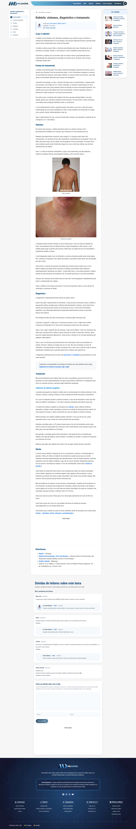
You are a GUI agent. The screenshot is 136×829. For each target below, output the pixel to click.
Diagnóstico (15, 26)
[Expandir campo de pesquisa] (125, 3)
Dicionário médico (116, 806)
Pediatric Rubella (44, 561)
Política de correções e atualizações (44, 808)
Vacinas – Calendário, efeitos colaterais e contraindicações (54, 513)
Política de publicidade (68, 806)
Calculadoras (117, 3)
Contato (19, 811)
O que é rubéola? (17, 17)
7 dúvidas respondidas (50, 28)
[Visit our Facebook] (63, 794)
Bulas (85, 3)
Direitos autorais (68, 811)
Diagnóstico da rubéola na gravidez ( (50, 367)
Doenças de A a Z (92, 808)
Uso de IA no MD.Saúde (44, 811)
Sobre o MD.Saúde (20, 806)
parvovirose (67, 355)
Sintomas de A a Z (92, 811)
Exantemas (48, 12)
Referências (15, 35)
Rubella (41, 554)
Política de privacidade (68, 808)
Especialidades (77, 3)
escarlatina (76, 355)
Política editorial (43, 806)
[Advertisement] (66, 531)
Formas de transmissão (18, 20)
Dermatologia (42, 12)
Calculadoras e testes (116, 814)
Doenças (91, 3)
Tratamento (15, 29)
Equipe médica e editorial (19, 808)
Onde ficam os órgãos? (116, 808)
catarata (71, 407)
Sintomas (98, 3)
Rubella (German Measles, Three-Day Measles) (53, 556)
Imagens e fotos (116, 811)
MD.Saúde (36, 12)
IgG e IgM (65, 367)
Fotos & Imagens (107, 3)
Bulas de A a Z (92, 806)
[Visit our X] (69, 794)
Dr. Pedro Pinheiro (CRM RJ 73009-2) (57, 23)
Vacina (14, 32)
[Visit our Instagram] (66, 794)
